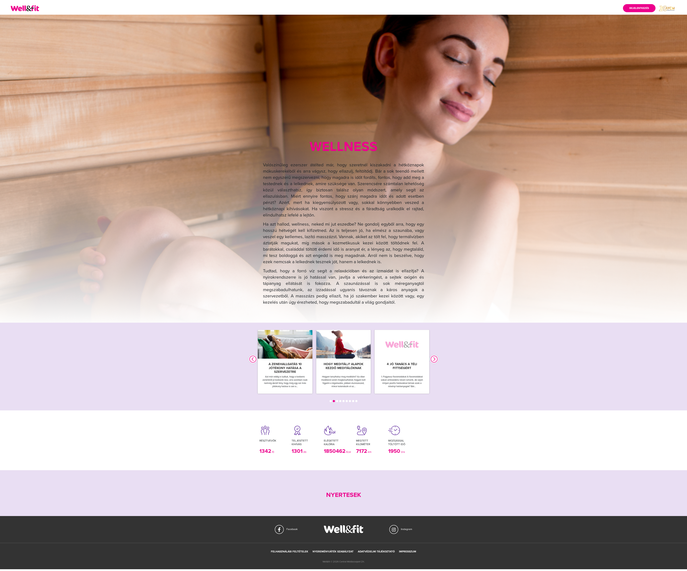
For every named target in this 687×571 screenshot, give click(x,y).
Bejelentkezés (639, 8)
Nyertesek (343, 495)
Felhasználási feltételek (289, 551)
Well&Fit (25, 8)
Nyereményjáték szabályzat (333, 551)
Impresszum (407, 551)
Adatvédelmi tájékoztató (376, 551)
